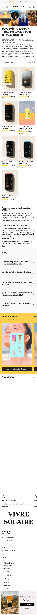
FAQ (3, 554)
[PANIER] (34, 6)
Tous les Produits (7, 589)
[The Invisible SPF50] (27, 79)
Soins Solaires (6, 568)
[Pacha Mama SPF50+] (10, 113)
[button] (7, 6)
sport (3, 245)
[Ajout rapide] (4, 89)
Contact (4, 557)
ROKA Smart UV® (7, 575)
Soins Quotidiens (7, 565)
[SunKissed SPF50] (10, 79)
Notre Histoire (6, 534)
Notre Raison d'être (8, 537)
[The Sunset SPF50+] (10, 182)
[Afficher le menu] (3, 6)
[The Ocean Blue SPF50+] (27, 148)
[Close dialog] (34, 593)
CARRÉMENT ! (27, 604)
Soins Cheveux (6, 585)
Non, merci (27, 608)
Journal (4, 547)
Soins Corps (5, 582)
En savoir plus (8, 377)
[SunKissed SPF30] (27, 113)
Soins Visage (6, 579)
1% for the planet (7, 540)
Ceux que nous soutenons (10, 544)
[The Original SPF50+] (10, 148)
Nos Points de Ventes (8, 551)
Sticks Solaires (6, 572)
